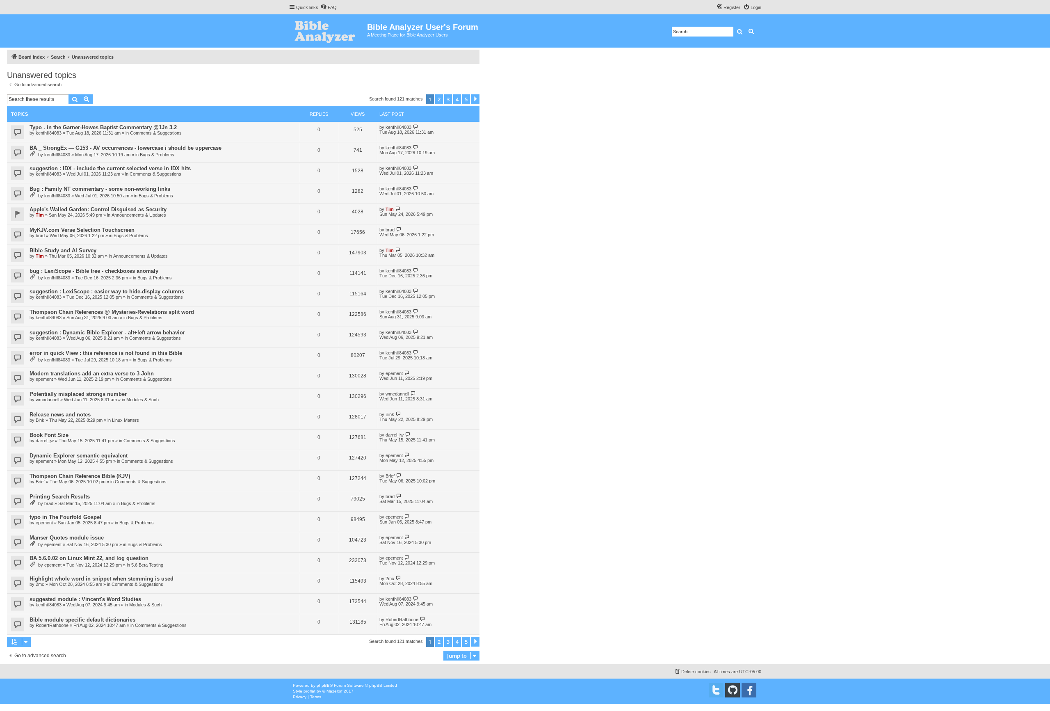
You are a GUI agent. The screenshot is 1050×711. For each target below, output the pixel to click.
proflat (309, 691)
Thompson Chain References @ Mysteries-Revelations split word (112, 312)
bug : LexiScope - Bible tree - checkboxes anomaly (94, 271)
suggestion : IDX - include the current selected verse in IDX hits (110, 168)
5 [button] (466, 99)
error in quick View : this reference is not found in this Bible (106, 353)
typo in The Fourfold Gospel (65, 517)
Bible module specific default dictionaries (82, 620)
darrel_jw (45, 440)
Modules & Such (142, 399)
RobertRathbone (52, 625)
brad (40, 235)
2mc (40, 584)
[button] (475, 99)
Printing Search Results (60, 497)
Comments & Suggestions (156, 132)
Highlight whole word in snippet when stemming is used (101, 579)
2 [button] (439, 99)
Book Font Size (49, 435)
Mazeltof (334, 691)
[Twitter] (716, 690)
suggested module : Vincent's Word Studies (85, 599)
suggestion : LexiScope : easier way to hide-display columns (107, 291)
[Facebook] (749, 690)
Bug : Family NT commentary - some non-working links (100, 189)
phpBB (323, 685)
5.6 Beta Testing (147, 564)
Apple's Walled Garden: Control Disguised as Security (98, 209)
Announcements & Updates (139, 215)
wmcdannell (47, 399)
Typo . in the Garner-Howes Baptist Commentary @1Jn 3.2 (103, 127)
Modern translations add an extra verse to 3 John (92, 373)
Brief (40, 481)
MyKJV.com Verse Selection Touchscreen (82, 230)
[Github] (732, 690)
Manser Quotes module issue (67, 538)
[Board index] (328, 31)
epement (44, 379)
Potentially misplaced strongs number (78, 394)
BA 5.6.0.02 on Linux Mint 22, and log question (89, 558)
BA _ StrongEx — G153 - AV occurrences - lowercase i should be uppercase (125, 148)
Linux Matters (125, 420)
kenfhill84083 (49, 132)
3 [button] (448, 99)
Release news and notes (60, 415)
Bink (40, 420)
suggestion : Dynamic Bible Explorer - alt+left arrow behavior (107, 332)
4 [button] (457, 99)
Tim (40, 215)
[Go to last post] (416, 127)
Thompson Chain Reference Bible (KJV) (80, 476)
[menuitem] (328, 7)
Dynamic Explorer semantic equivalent (79, 456)
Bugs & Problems (157, 154)
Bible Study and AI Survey (63, 250)
